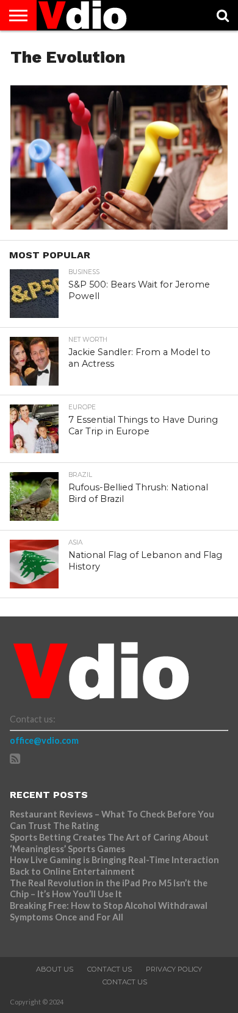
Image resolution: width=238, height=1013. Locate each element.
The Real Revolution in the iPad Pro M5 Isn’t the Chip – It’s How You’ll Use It (108, 889)
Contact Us (109, 969)
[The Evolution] (119, 225)
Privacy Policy (174, 969)
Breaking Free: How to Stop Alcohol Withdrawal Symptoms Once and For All (108, 911)
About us (54, 969)
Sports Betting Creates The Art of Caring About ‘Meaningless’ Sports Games (109, 843)
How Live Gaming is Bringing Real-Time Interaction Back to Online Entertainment (114, 866)
